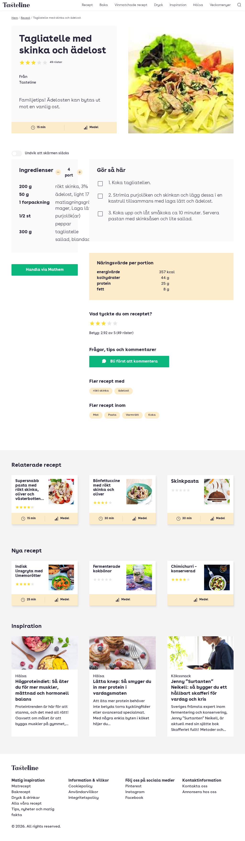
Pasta (112, 415)
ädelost (123, 390)
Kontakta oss (194, 786)
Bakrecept (20, 792)
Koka (152, 415)
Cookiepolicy (80, 786)
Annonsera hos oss (199, 792)
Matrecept (21, 786)
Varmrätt (132, 415)
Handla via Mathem (45, 270)
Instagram (135, 792)
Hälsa (198, 5)
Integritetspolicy (83, 798)
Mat (96, 415)
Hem (14, 18)
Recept (87, 5)
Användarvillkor (83, 792)
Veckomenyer (220, 5)
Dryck (158, 5)
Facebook (134, 798)
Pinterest (133, 786)
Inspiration (178, 5)
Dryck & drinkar (25, 798)
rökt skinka (101, 390)
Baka (104, 5)
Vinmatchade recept (131, 5)
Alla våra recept (26, 804)
